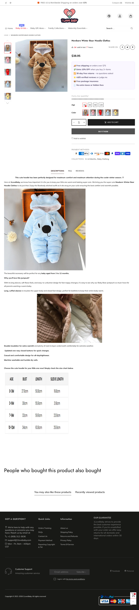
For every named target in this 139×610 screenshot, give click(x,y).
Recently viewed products (90, 492)
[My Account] (119, 16)
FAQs (40, 532)
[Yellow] (115, 113)
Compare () (117, 3)
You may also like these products (52, 492)
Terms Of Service (67, 544)
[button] (17, 65)
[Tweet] (127, 47)
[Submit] (131, 28)
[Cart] (130, 16)
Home (10, 28)
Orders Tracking (44, 528)
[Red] (100, 113)
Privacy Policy (65, 540)
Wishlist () (129, 3)
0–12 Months (90, 159)
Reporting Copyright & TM (46, 545)
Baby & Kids (21, 28)
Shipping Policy (66, 532)
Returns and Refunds (69, 536)
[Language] (108, 16)
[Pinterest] (10, 3)
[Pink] (93, 113)
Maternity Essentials (77, 28)
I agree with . (71, 579)
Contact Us (42, 536)
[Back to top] (133, 601)
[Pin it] (132, 47)
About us (64, 528)
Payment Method (45, 540)
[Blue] (108, 113)
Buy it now (103, 132)
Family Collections (56, 28)
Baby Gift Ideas (37, 28)
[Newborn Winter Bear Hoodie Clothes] (41, 65)
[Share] (122, 47)
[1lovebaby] (69, 15)
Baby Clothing (103, 159)
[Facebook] (6, 3)
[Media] (62, 87)
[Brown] (85, 113)
